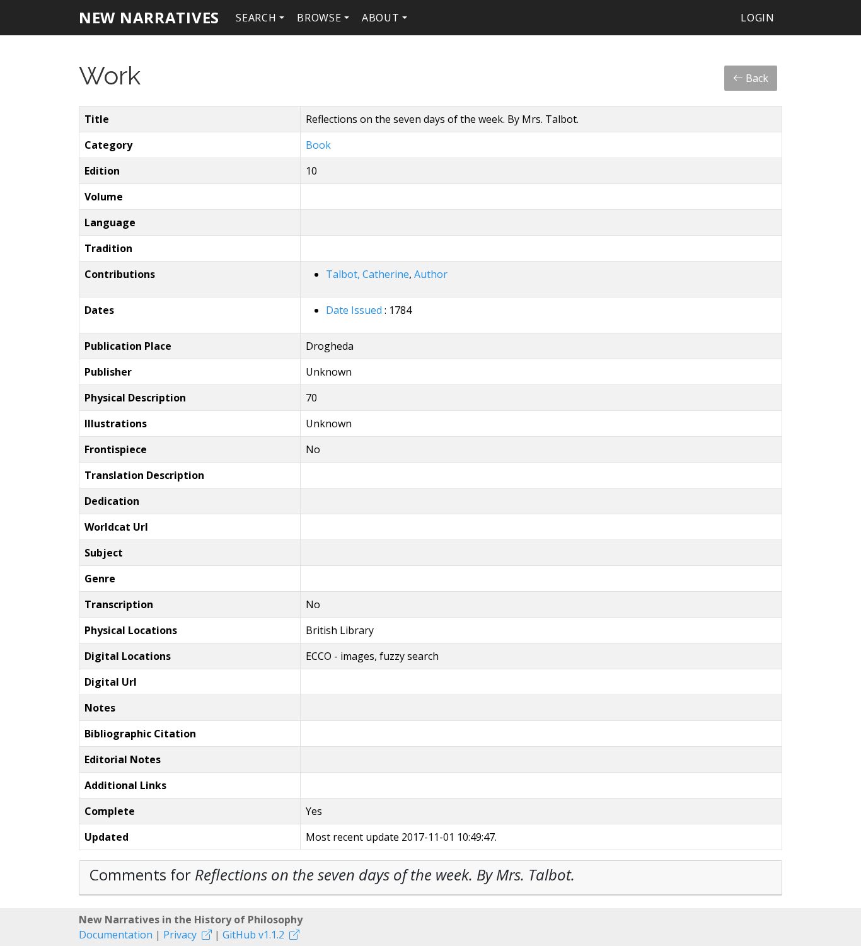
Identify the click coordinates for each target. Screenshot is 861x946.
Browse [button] (319, 18)
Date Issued (355, 310)
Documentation (116, 935)
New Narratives (149, 17)
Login (758, 18)
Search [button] (256, 18)
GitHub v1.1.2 (253, 935)
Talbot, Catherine (367, 274)
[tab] (430, 878)
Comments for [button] (332, 874)
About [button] (381, 18)
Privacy (180, 935)
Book (318, 145)
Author (431, 274)
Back (755, 78)
